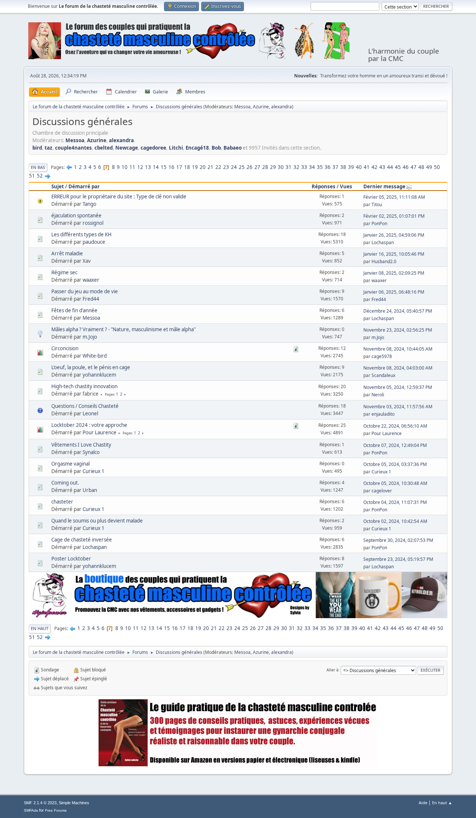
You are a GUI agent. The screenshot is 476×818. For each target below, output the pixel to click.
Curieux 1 (93, 471)
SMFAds (31, 810)
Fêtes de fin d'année (74, 310)
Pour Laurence (99, 432)
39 (351, 167)
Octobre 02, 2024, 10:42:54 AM (395, 521)
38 (343, 167)
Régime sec (64, 272)
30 (281, 167)
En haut (39, 628)
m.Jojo (90, 336)
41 (367, 167)
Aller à (332, 669)
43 (382, 167)
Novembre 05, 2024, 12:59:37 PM (397, 387)
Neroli (378, 395)
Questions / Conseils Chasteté (85, 406)
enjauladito (383, 414)
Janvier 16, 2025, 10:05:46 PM (393, 254)
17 (179, 167)
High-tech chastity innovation (84, 386)
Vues (346, 186)
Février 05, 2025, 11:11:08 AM (394, 197)
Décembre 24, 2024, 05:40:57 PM (397, 311)
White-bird (95, 355)
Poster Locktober (71, 558)
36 (328, 167)
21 (210, 167)
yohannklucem (99, 374)
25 (242, 167)
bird (37, 147)
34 (312, 167)
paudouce (94, 242)
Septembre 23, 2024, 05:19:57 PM (398, 559)
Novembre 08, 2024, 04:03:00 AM (397, 368)
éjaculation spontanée (76, 215)
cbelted (103, 147)
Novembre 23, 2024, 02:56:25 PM (397, 330)
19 (195, 167)
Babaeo (232, 147)
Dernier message (384, 186)
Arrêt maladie (67, 253)
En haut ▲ (442, 802)
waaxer (91, 280)
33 (304, 167)
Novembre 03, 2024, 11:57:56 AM (397, 406)
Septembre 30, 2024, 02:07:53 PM (398, 540)
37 (335, 167)
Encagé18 (197, 147)
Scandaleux (383, 375)
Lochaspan (383, 242)
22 (218, 167)
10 (125, 167)
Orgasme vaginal (70, 463)
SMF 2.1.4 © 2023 (40, 803)
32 (296, 167)
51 (32, 175)
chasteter (62, 501)
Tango (89, 204)
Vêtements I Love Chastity (81, 444)
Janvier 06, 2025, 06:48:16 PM (393, 292)
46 (406, 167)
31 (289, 167)
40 (359, 167)
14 (156, 167)
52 (40, 175)
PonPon (379, 223)
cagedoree (153, 147)
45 (398, 167)
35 (320, 167)
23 (226, 167)
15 (164, 167)
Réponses (323, 186)
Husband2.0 (384, 261)
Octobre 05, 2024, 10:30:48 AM (395, 483)
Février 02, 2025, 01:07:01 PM (394, 216)
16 (171, 167)
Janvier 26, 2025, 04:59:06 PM (393, 235)
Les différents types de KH (81, 234)
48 (421, 167)
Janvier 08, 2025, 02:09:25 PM (393, 273)
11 (132, 167)
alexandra (281, 106)
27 (257, 167)
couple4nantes (73, 147)
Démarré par (84, 186)
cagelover (382, 491)
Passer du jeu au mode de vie (84, 291)
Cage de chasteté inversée (81, 539)
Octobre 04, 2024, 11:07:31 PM (395, 502)
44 (390, 167)
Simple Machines (74, 803)
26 (250, 167)
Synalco (91, 452)
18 (187, 167)
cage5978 (382, 356)
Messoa (242, 106)
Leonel (90, 413)
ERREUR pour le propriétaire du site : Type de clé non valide (118, 196)
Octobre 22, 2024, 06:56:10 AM (395, 426)
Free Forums (56, 810)
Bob (216, 147)
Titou (377, 204)
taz (48, 147)
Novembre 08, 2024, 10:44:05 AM (397, 349)
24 (234, 167)
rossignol (93, 223)
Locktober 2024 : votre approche (89, 425)
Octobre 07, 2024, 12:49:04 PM (395, 445)
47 (413, 167)
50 (437, 167)
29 (273, 167)
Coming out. (65, 482)
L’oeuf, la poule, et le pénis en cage (90, 367)
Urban (90, 490)
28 (265, 167)
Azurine (261, 106)
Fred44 (91, 298)
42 (374, 167)
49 (429, 167)
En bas (38, 167)
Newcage (126, 147)
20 (203, 167)
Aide (423, 802)
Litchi (176, 147)
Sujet (57, 186)
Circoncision (64, 348)
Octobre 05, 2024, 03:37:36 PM (395, 464)
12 (140, 167)
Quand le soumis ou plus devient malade (97, 520)
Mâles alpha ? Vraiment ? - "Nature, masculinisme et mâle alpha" (123, 329)
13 (148, 167)
